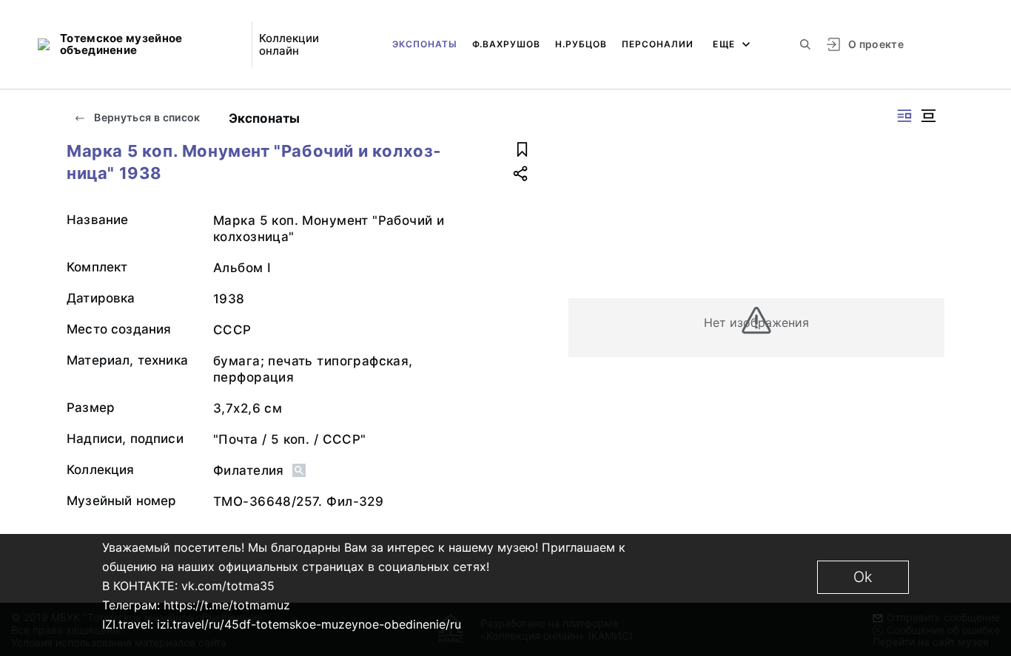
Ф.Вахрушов (506, 44)
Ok (863, 577)
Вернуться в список (146, 117)
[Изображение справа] (904, 115)
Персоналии (657, 44)
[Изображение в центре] (928, 115)
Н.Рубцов (581, 44)
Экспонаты (424, 44)
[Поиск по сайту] (805, 44)
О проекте (876, 44)
